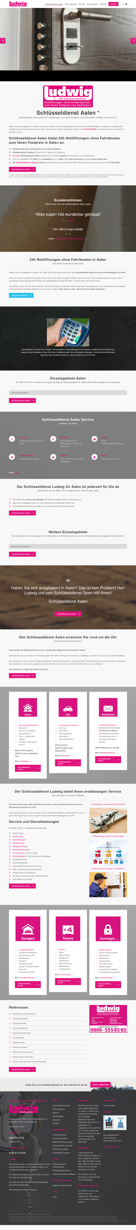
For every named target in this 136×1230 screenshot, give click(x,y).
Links (55, 1206)
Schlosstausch (19, 862)
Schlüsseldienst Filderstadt (55, 1229)
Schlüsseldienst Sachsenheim (34, 1227)
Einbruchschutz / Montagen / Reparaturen (108, 878)
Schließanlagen (19, 866)
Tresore (62, 959)
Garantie (16, 155)
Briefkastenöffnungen (107, 735)
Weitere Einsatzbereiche (20, 556)
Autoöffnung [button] (65, 766)
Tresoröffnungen (19, 849)
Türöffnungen (18, 846)
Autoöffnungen (18, 853)
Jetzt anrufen (100, 1094)
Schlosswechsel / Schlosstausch (59, 1175)
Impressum (32, 1224)
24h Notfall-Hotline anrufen (108, 46)
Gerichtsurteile (109, 1115)
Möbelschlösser (105, 959)
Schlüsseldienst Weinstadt (53, 1227)
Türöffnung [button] (25, 771)
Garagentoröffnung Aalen (63, 1155)
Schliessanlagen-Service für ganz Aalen (108, 846)
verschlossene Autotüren (69, 735)
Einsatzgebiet (58, 1126)
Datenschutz (41, 1224)
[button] (22, 169)
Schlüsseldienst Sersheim (110, 1229)
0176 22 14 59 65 (17, 1162)
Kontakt (56, 1133)
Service (56, 1122)
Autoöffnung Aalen (60, 1148)
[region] (68, 228)
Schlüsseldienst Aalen (19, 402)
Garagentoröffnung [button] (27, 987)
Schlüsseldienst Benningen (73, 1229)
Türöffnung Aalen (59, 1144)
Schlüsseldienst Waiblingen (91, 1229)
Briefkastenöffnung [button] (108, 763)
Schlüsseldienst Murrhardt (38, 1229)
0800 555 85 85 (16, 1147)
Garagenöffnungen (20, 856)
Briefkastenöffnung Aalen (63, 1152)
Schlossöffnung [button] (106, 988)
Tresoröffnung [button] (66, 984)
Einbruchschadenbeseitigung (64, 1184)
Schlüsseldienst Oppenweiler (89, 1227)
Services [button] (17, 483)
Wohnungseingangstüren (29, 735)
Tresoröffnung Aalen (61, 1159)
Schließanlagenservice (62, 1180)
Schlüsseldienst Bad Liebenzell (18, 1229)
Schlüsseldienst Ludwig (26, 162)
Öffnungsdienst (59, 1119)
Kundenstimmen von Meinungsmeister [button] (69, 248)
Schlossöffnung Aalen (61, 1162)
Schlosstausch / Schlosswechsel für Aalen (108, 814)
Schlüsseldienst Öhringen (71, 1227)
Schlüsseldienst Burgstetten (108, 1227)
